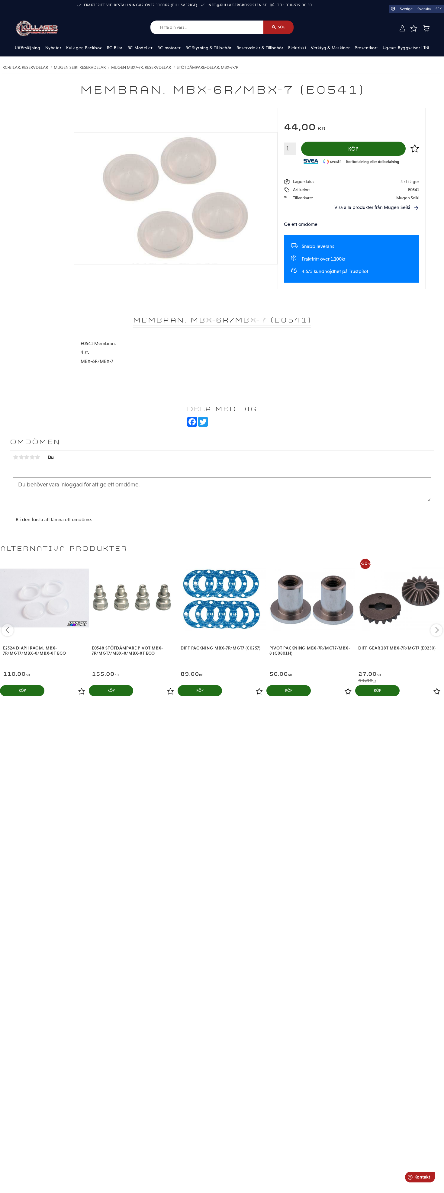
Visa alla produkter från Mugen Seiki (372, 207)
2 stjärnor (21, 457)
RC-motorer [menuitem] (169, 47)
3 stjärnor (26, 457)
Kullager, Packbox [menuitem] (84, 47)
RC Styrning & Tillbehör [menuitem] (208, 47)
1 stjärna (15, 457)
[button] (413, 28)
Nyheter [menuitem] (53, 47)
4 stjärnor (32, 457)
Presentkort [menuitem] (366, 47)
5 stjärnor (37, 457)
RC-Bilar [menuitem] (115, 47)
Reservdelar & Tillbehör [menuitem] (260, 47)
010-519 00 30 (299, 5)
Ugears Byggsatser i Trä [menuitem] (406, 47)
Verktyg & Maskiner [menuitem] (330, 47)
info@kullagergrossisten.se (237, 5)
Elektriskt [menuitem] (297, 47)
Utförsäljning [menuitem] (27, 47)
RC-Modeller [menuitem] (140, 47)
